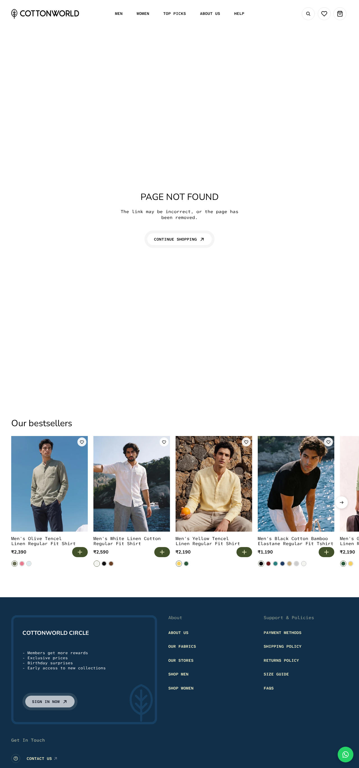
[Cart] (339, 13)
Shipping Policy (283, 646)
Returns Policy (281, 660)
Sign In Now (46, 701)
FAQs (269, 688)
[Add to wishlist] (81, 441)
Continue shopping (175, 239)
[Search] (308, 13)
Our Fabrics (182, 646)
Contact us (39, 758)
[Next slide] (341, 502)
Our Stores (181, 660)
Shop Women (181, 688)
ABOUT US (178, 632)
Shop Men (178, 674)
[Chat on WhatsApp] (345, 754)
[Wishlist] (324, 13)
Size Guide (276, 674)
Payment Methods (283, 632)
